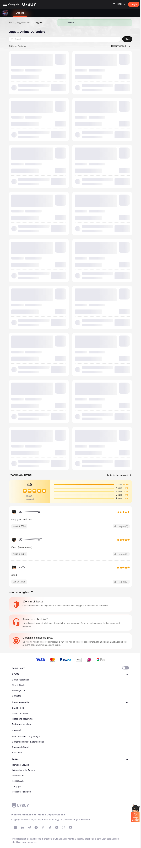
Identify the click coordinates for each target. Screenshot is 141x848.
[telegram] (29, 827)
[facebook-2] (43, 827)
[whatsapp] (15, 827)
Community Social (20, 747)
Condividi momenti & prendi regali (28, 742)
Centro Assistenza (20, 680)
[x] (56, 827)
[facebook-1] (36, 827)
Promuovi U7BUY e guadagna (26, 736)
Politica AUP (18, 775)
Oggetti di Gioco (24, 22)
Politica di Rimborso (21, 792)
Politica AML (18, 781)
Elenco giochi (18, 690)
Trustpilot (70, 23)
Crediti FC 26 (18, 708)
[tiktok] (50, 827)
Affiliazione (17, 752)
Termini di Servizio (20, 765)
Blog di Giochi (18, 685)
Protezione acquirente (22, 719)
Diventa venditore (20, 713)
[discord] (22, 827)
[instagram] (63, 827)
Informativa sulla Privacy (23, 770)
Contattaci (16, 696)
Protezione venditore (21, 724)
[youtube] (70, 827)
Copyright (16, 786)
